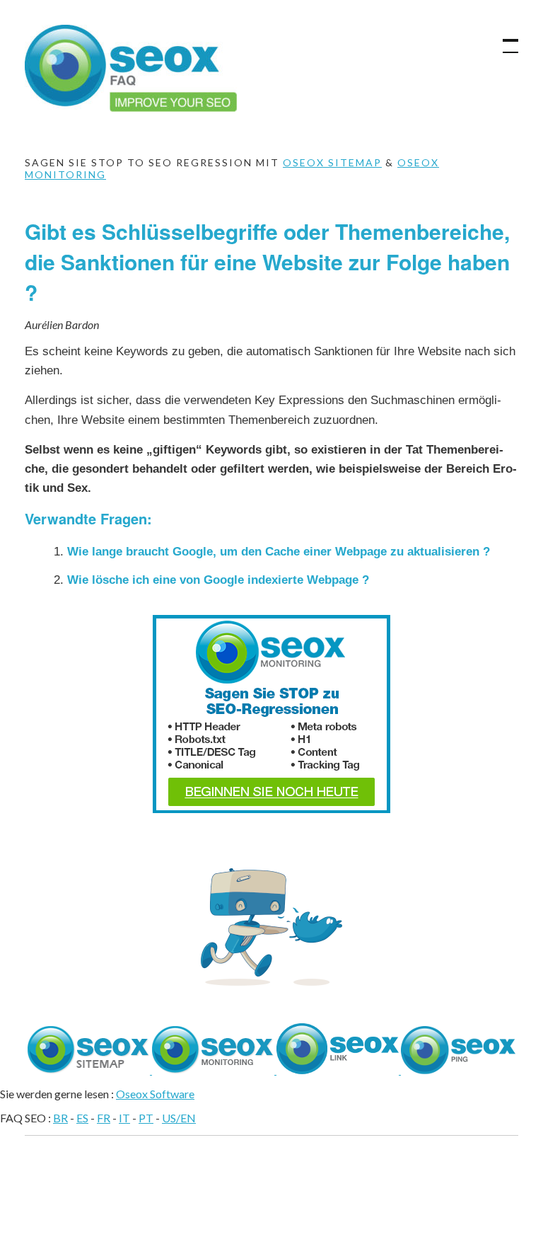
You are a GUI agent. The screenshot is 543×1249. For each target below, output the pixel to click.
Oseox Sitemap (332, 162)
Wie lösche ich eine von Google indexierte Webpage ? (218, 580)
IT (124, 1117)
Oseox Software (155, 1093)
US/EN (179, 1117)
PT (146, 1117)
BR (60, 1117)
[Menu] (504, 39)
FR (103, 1117)
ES (82, 1117)
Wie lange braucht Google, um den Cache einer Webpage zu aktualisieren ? (278, 551)
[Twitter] (271, 981)
